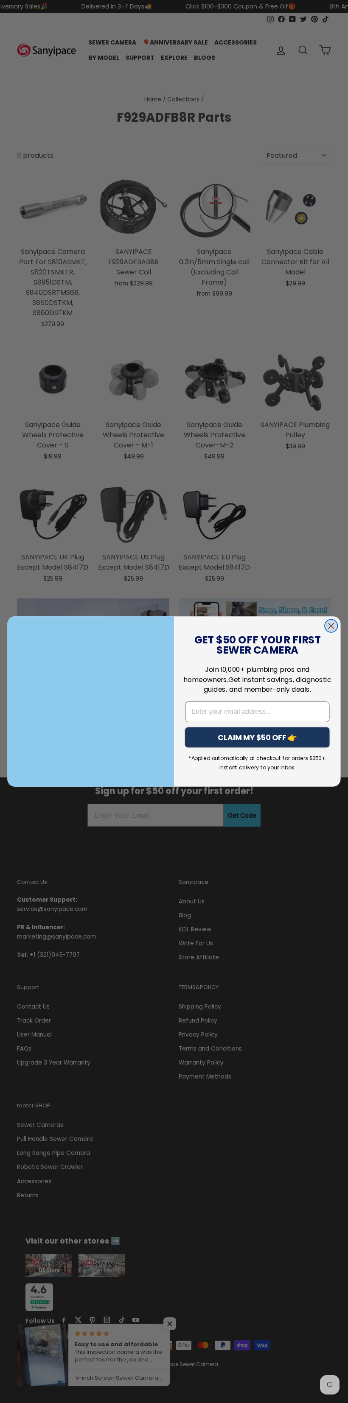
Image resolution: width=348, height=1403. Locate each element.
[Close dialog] (331, 625)
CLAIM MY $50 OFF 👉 (257, 737)
